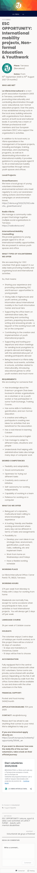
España (13, 808)
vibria (8, 20)
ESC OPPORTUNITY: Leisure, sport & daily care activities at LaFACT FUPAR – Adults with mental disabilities (18, 821)
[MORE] (23, 14)
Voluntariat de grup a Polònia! (21, 832)
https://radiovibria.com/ (13, 225)
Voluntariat (15, 805)
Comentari (27, 863)
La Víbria (15, 14)
